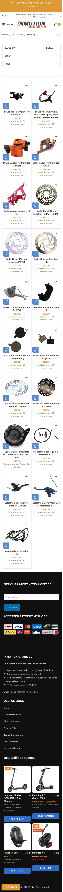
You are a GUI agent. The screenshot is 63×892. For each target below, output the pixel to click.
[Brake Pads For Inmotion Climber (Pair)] (17, 339)
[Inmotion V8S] (17, 836)
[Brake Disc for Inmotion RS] (46, 243)
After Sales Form (12, 721)
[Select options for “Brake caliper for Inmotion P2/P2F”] (35, 157)
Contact (12, 887)
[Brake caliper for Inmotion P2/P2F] (46, 146)
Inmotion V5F (39, 853)
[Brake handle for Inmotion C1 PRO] (17, 291)
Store (6, 707)
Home (5, 34)
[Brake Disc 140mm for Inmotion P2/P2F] (17, 243)
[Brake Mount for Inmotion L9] (46, 291)
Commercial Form (12, 714)
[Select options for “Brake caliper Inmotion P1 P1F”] (6, 205)
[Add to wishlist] (26, 86)
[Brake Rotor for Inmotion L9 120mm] (46, 387)
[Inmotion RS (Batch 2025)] (45, 779)
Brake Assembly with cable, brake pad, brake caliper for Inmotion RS (46, 115)
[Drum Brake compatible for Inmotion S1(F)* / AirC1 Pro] (17, 435)
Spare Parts (17, 34)
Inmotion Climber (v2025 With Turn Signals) (13, 798)
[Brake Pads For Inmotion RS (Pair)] (46, 339)
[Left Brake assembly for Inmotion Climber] (17, 486)
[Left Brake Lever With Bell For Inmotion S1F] (46, 486)
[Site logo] (31, 24)
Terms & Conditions (13, 734)
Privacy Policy (10, 728)
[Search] (59, 16)
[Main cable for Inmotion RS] (17, 535)
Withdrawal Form (12, 748)
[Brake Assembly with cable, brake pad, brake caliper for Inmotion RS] (46, 95)
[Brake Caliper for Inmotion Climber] (17, 146)
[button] (6, 106)
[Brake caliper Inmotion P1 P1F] (17, 195)
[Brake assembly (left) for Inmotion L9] (17, 95)
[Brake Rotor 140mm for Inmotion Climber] (17, 387)
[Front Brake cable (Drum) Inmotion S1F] (46, 435)
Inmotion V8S (11, 853)
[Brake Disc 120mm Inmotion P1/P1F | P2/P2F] (46, 195)
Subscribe (11, 607)
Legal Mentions (11, 741)
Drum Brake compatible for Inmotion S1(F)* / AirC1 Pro (16, 455)
